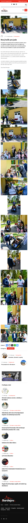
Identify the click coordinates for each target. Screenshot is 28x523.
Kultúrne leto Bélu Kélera (9, 443)
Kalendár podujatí (20, 508)
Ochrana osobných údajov (15, 504)
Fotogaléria (13, 508)
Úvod (2, 504)
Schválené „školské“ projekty (15, 357)
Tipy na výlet (7, 508)
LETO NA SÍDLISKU (7, 456)
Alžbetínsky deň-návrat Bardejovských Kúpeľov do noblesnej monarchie (13, 414)
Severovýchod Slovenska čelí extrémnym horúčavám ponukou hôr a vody (13, 428)
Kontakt (6, 504)
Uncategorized (12, 395)
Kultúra (19, 410)
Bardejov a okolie (13, 410)
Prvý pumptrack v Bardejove (8, 364)
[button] (25, 10)
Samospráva (16, 36)
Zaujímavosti (11, 362)
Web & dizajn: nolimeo (4, 515)
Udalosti (2, 508)
